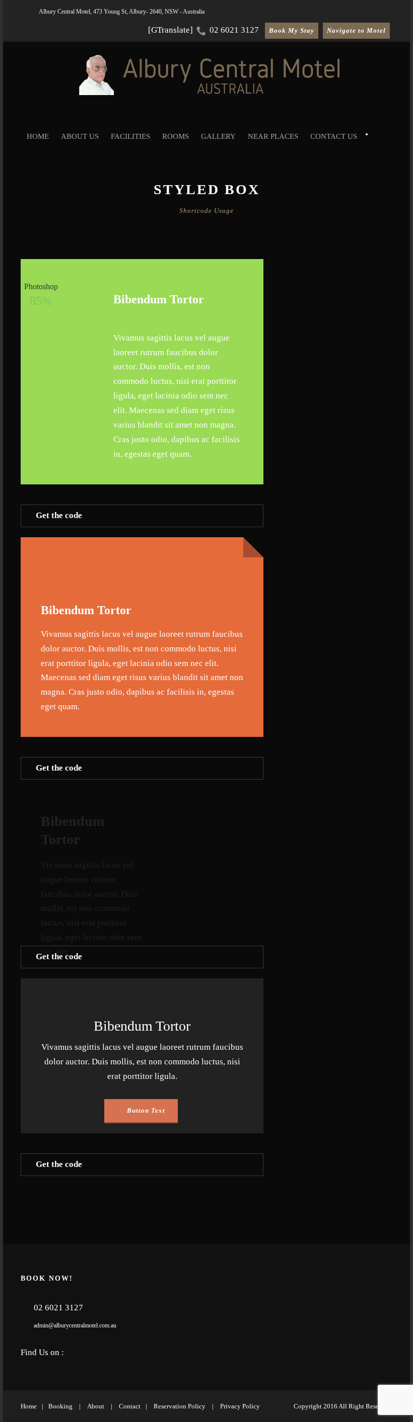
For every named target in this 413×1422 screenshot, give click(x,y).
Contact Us (333, 136)
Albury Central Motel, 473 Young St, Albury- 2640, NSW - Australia (121, 11)
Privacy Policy (240, 1406)
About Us (80, 136)
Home (38, 136)
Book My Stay (291, 30)
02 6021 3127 (233, 30)
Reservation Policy (179, 1406)
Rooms (175, 136)
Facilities (130, 136)
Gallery (218, 136)
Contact (130, 1406)
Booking (60, 1406)
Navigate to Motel (356, 30)
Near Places (273, 136)
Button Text (145, 1110)
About (95, 1406)
